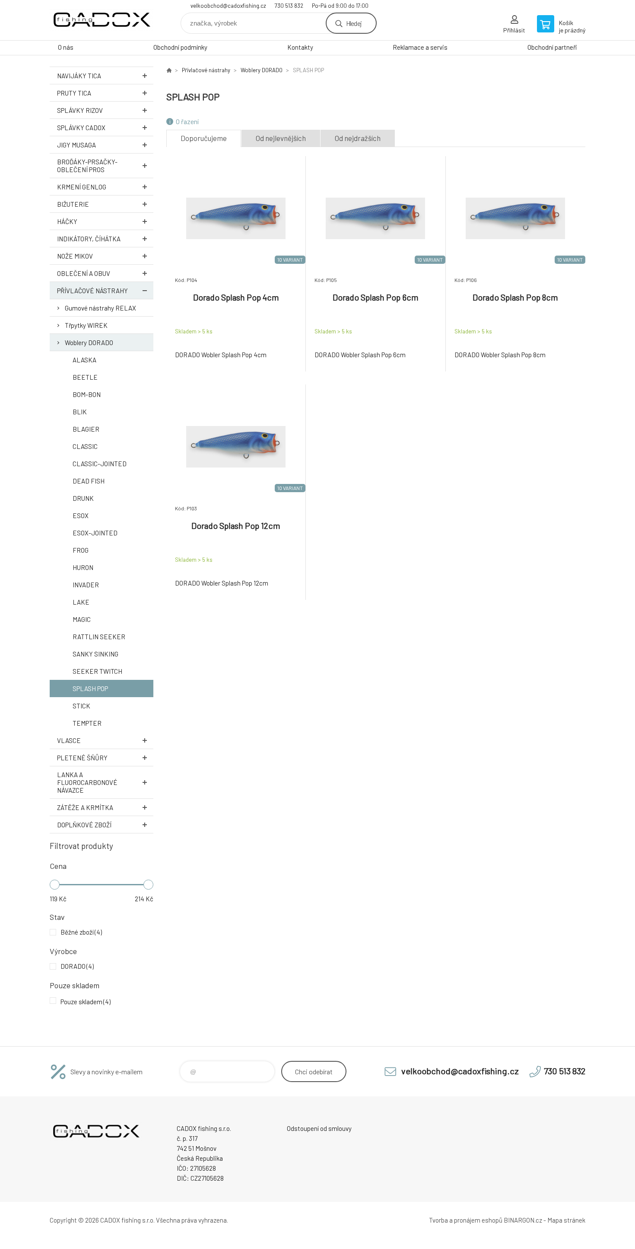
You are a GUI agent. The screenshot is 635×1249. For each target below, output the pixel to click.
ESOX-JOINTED (95, 533)
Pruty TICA (74, 93)
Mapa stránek (566, 1220)
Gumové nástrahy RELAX (100, 308)
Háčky (67, 221)
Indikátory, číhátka (89, 239)
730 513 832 (289, 5)
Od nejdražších (358, 138)
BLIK (80, 412)
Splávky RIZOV (80, 110)
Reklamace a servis (420, 47)
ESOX (81, 515)
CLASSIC (85, 446)
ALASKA (84, 360)
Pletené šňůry (82, 758)
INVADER (86, 585)
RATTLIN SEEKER (99, 637)
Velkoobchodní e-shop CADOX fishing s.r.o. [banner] (101, 20)
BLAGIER (86, 429)
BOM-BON (87, 394)
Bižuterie (73, 204)
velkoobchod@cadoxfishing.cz (228, 5)
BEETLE (85, 377)
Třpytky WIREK (86, 325)
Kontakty (300, 47)
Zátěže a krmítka (85, 807)
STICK (81, 706)
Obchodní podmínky (180, 47)
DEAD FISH (89, 481)
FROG (81, 550)
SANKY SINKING (95, 654)
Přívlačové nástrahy (92, 291)
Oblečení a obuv (83, 273)
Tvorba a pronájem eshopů (465, 1220)
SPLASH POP (90, 688)
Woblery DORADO (89, 342)
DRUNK (83, 498)
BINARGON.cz (523, 1220)
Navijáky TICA (79, 76)
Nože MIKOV (75, 256)
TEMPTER (87, 723)
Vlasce (69, 740)
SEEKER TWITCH (97, 671)
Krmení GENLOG (81, 187)
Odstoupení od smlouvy (319, 1128)
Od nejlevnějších (281, 138)
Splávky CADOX (81, 127)
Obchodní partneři (552, 47)
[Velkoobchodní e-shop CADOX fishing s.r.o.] (168, 70)
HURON (83, 567)
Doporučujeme (204, 138)
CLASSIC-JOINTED (100, 464)
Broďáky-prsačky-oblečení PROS (87, 165)
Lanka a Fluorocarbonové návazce (87, 782)
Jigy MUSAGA (76, 145)
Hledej (354, 23)
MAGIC (82, 619)
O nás (65, 47)
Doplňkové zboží (84, 825)
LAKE (81, 602)
